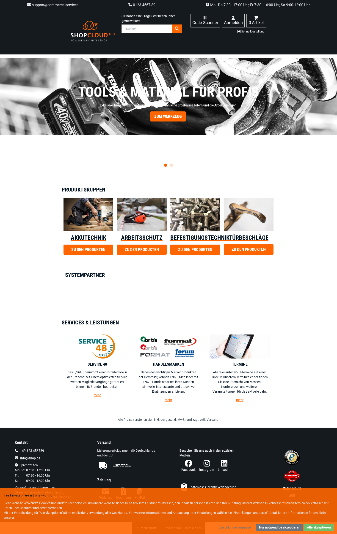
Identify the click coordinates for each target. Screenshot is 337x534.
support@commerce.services (54, 5)
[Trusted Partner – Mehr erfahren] (292, 477)
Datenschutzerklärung (31, 517)
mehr (97, 395)
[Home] (93, 31)
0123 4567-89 (143, 5)
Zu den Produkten (88, 249)
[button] (165, 165)
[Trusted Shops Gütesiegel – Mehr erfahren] (292, 458)
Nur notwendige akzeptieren (279, 527)
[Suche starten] (177, 28)
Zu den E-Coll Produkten (168, 123)
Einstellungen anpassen (235, 527)
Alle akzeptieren (319, 527)
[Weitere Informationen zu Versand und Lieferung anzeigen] (127, 465)
